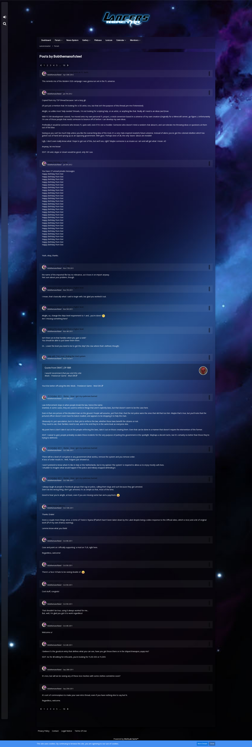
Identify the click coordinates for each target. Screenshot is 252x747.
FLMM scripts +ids (55, 582)
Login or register (4, 17)
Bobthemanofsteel (54, 75)
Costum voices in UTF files (59, 266)
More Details (202, 744)
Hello (50, 538)
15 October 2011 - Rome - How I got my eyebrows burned (72, 396)
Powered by (126, 739)
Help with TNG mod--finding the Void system (66, 356)
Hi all (50, 623)
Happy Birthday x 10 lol (57, 162)
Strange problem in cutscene (60, 563)
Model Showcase (55, 667)
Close (212, 744)
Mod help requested (56, 91)
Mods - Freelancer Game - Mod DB (60, 375)
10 (64, 65)
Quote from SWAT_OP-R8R (58, 367)
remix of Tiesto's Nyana (83, 520)
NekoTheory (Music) (56, 505)
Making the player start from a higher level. (66, 287)
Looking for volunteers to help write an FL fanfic (68, 72)
